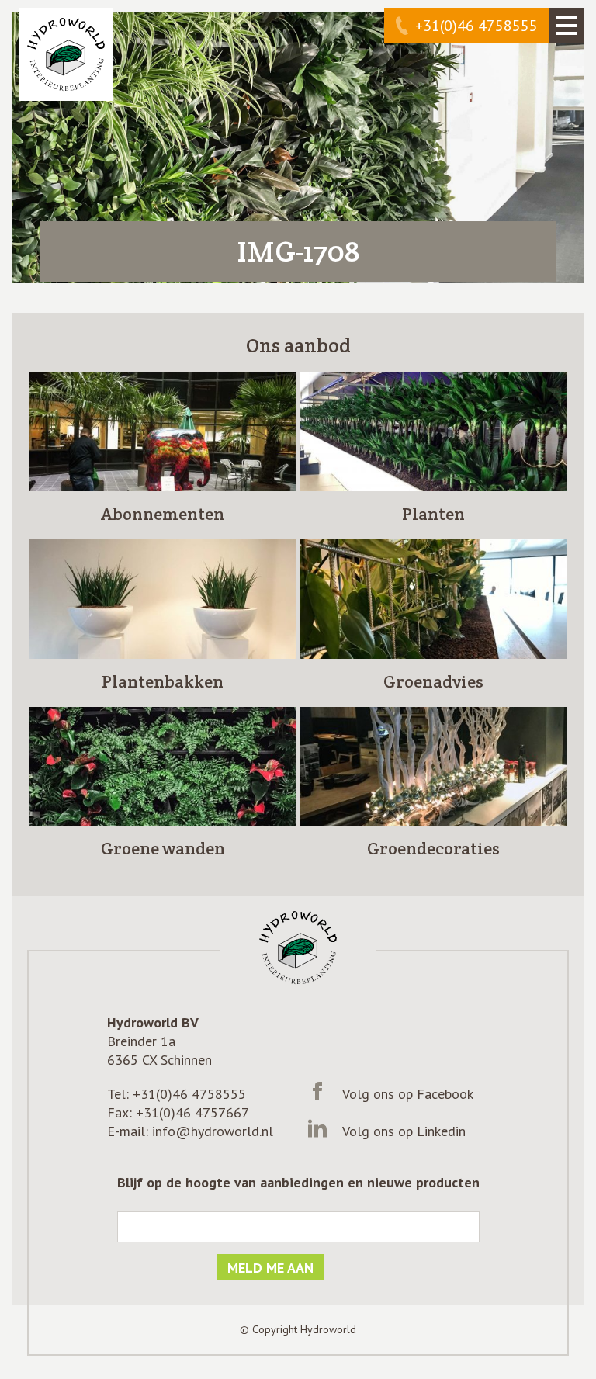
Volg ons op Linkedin (404, 1131)
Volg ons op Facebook (407, 1094)
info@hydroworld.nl (212, 1131)
